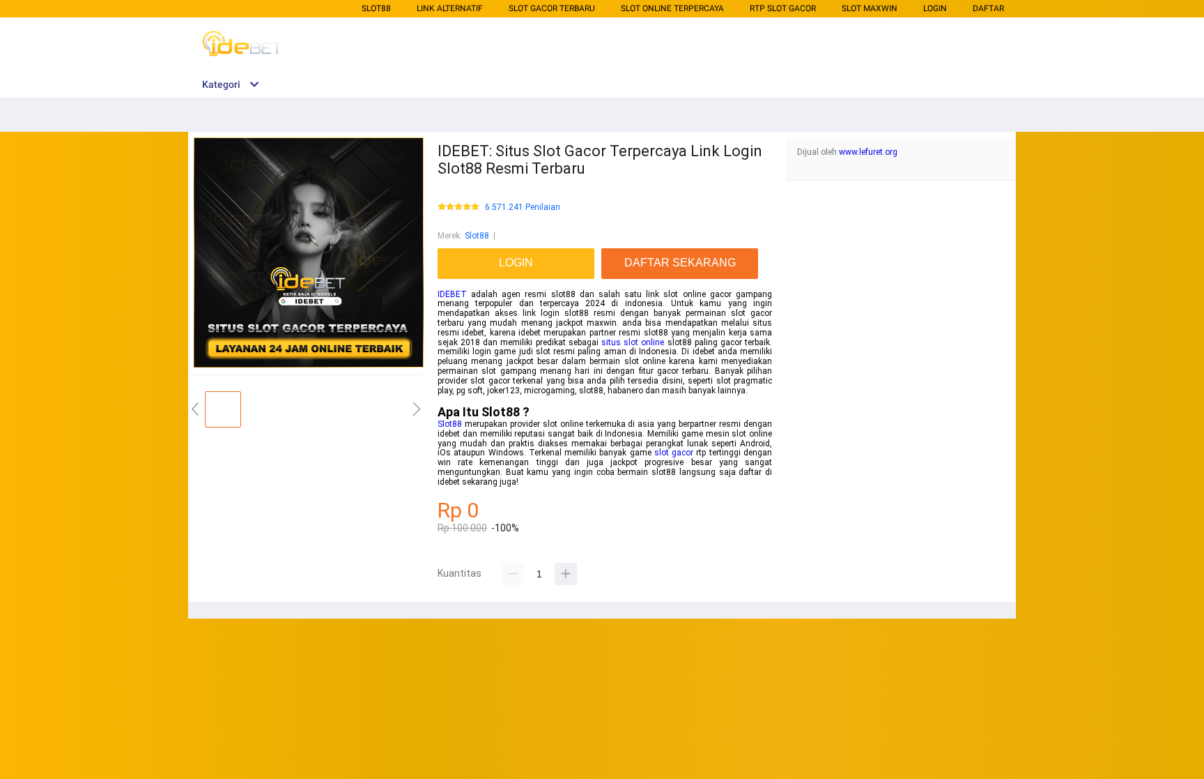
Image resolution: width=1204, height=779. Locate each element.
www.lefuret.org (868, 152)
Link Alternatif (450, 8)
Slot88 (376, 8)
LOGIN (935, 8)
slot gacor (673, 452)
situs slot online (632, 342)
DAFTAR (988, 8)
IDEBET (452, 294)
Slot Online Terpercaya (672, 8)
